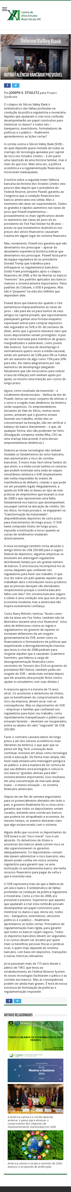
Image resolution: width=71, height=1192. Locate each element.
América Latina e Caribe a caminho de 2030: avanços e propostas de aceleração (35, 1165)
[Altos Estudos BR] (35, 14)
